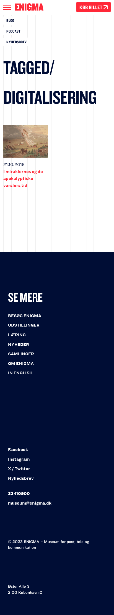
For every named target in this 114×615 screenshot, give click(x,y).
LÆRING (17, 335)
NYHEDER (18, 344)
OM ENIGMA (21, 363)
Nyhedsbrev (16, 41)
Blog (10, 20)
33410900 (19, 493)
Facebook (18, 449)
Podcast (13, 31)
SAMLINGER (21, 354)
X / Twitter (19, 468)
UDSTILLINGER (24, 325)
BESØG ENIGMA (24, 316)
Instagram (19, 459)
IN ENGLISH (20, 373)
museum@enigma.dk (29, 503)
